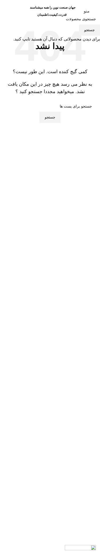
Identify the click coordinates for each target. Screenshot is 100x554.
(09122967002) (50, 2)
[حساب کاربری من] (22, 11)
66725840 (14, 2)
